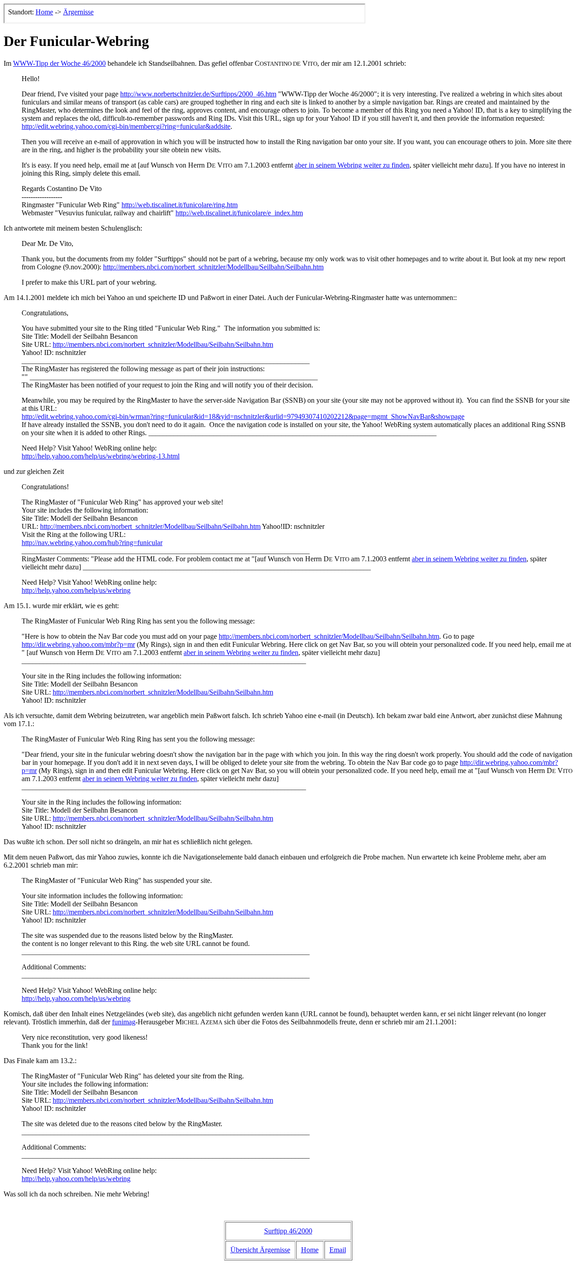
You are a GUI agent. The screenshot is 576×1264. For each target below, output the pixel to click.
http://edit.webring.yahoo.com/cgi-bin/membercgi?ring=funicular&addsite (126, 126)
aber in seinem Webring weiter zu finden (352, 165)
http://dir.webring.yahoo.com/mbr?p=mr (78, 644)
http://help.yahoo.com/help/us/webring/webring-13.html (101, 456)
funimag (123, 1022)
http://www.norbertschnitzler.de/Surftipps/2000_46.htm (198, 94)
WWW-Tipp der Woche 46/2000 (59, 63)
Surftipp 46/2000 (288, 1231)
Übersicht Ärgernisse (260, 1250)
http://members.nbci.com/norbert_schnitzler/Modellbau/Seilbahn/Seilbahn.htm (213, 267)
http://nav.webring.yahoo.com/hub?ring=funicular (92, 542)
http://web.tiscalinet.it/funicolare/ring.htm (180, 205)
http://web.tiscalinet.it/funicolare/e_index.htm (239, 213)
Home (310, 1250)
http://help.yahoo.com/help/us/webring (76, 590)
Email (337, 1250)
